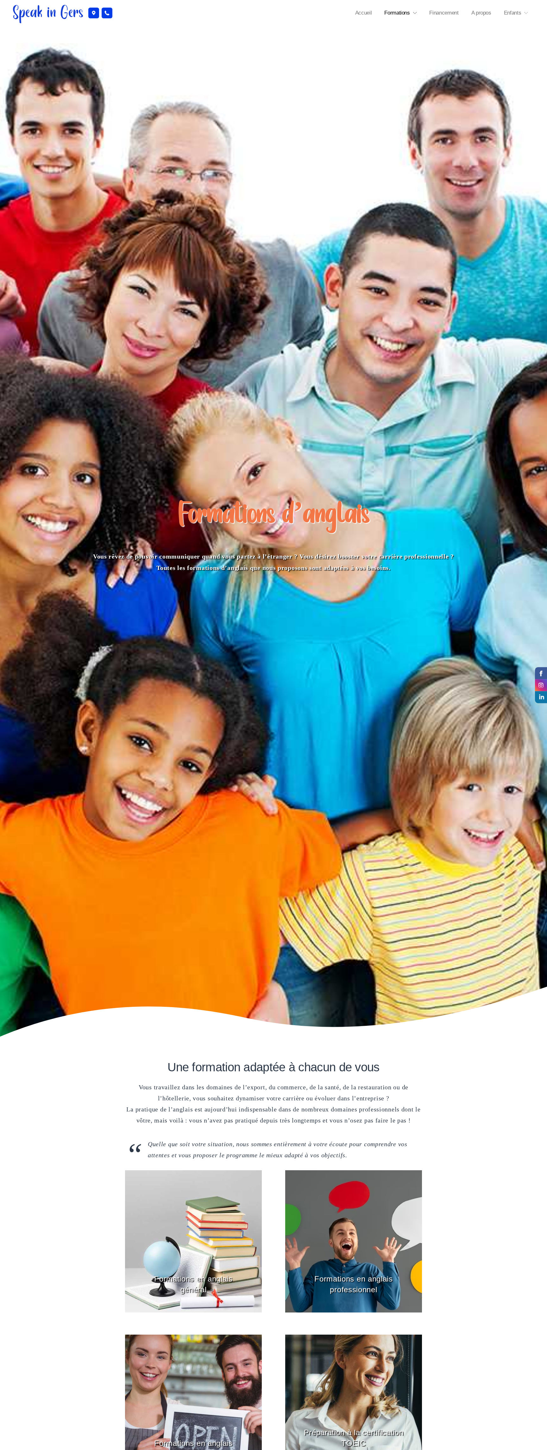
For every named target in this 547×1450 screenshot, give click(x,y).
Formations (397, 13)
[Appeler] (107, 13)
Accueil (363, 13)
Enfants (512, 13)
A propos (481, 13)
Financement (443, 13)
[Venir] (93, 13)
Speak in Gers (48, 13)
